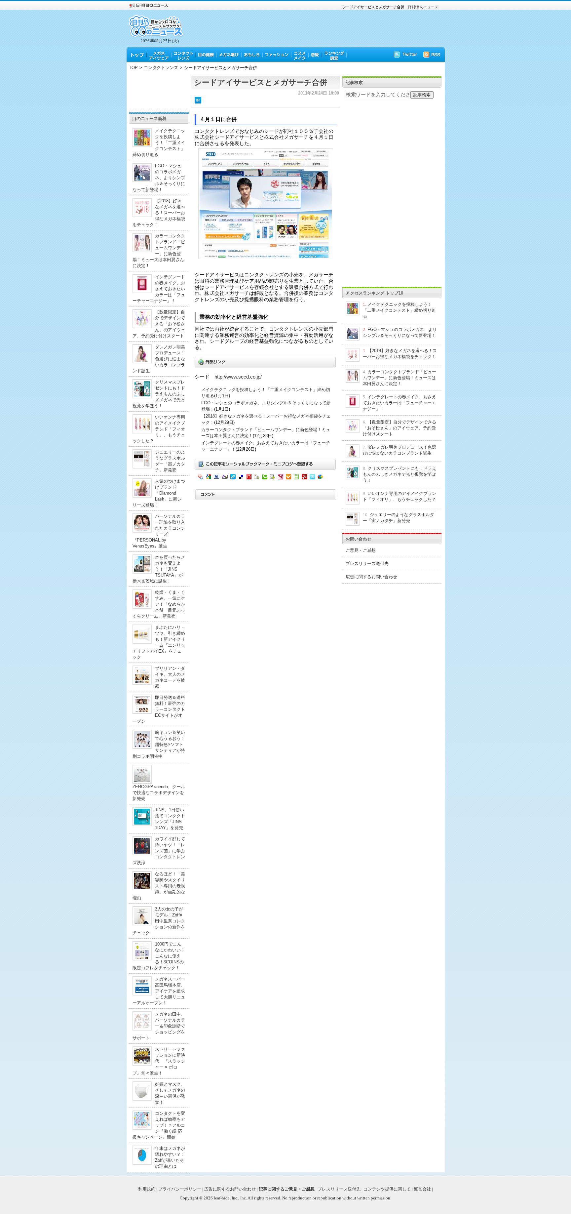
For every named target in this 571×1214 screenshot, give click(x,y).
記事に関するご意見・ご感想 (287, 1189)
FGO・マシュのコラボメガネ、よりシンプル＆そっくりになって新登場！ (159, 177)
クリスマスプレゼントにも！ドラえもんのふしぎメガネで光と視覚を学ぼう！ (159, 394)
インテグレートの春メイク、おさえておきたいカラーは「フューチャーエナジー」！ (159, 288)
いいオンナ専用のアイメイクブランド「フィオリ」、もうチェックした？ (159, 429)
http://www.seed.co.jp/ (238, 377)
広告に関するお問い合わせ (371, 576)
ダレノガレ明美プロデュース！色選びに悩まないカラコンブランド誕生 (159, 358)
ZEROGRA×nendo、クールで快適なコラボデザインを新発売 (159, 792)
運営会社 (422, 1189)
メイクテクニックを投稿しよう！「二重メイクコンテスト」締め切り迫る (159, 142)
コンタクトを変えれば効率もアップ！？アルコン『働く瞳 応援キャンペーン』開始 (159, 1125)
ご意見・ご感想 (361, 550)
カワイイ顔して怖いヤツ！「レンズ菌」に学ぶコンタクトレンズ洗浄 (159, 850)
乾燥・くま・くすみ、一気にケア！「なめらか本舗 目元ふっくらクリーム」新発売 (159, 604)
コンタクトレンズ (161, 67)
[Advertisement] (159, 90)
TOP (133, 67)
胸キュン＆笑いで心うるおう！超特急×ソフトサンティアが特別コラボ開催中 (159, 744)
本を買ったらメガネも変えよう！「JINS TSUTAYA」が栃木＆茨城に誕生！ (159, 569)
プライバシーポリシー (179, 1189)
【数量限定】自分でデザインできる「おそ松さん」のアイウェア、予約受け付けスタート (159, 323)
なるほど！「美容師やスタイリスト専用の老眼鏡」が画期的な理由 (159, 885)
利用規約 (146, 1189)
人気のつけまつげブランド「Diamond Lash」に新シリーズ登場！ (159, 493)
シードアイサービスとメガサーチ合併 (260, 82)
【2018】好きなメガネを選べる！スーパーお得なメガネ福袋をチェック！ (159, 212)
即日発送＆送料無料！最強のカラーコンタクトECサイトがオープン (159, 709)
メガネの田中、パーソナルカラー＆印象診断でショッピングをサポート (159, 1026)
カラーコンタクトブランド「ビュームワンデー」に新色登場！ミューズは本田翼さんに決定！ (399, 377)
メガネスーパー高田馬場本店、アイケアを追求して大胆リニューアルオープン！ (159, 991)
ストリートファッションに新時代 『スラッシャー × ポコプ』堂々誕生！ (159, 1061)
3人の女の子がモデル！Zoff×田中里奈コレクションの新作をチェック (159, 921)
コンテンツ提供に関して (387, 1189)
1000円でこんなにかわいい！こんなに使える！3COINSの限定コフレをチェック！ (159, 956)
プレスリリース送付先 (367, 563)
